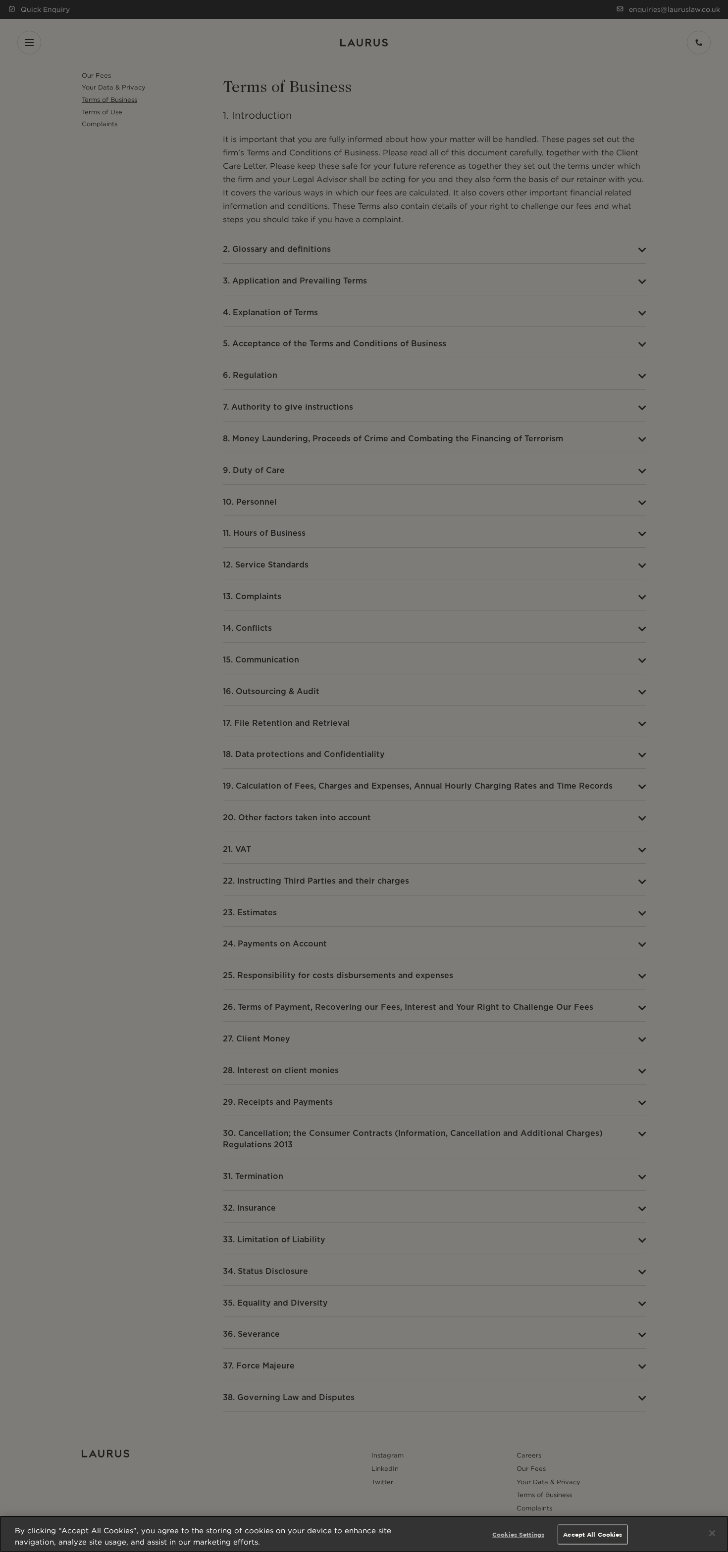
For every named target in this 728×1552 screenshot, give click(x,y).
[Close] (712, 1533)
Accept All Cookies (592, 1534)
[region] (364, 1534)
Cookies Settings (518, 1534)
